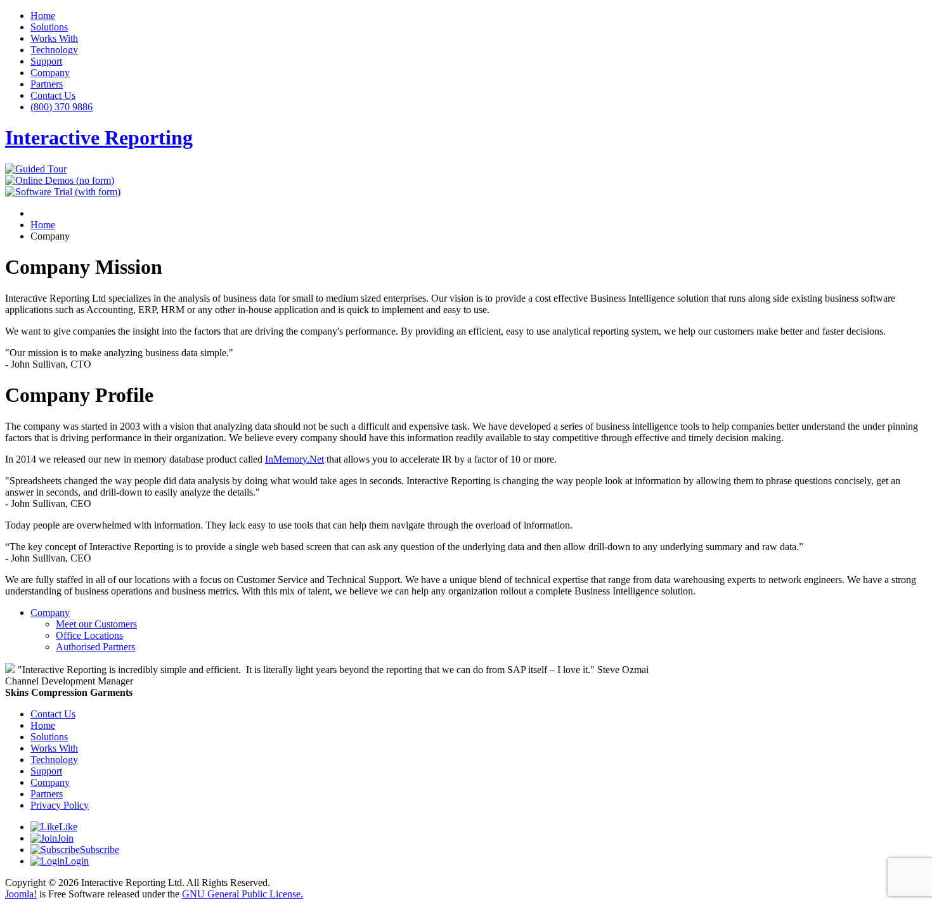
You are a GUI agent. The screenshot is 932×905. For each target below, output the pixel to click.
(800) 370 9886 (61, 106)
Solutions (49, 27)
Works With (54, 38)
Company (50, 72)
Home (42, 15)
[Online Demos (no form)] (59, 180)
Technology (54, 49)
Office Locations (89, 635)
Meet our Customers (96, 624)
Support (46, 61)
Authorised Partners (95, 646)
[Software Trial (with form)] (62, 191)
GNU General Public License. (242, 894)
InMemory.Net (294, 459)
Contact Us (52, 95)
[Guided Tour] (36, 169)
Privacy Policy (59, 805)
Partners (46, 84)
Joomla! (21, 894)
